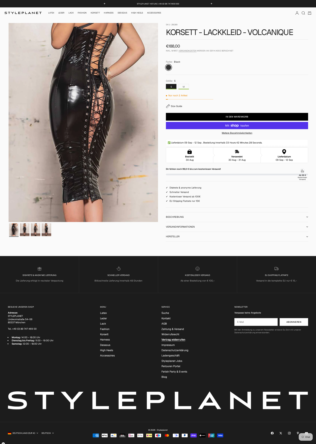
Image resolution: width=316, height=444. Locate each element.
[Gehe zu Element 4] (46, 229)
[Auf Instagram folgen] (289, 433)
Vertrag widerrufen (173, 339)
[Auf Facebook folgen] (272, 433)
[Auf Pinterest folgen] (298, 433)
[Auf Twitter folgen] (280, 433)
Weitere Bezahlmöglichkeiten (237, 132)
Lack (71, 13)
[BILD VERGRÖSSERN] (150, 214)
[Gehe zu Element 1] (14, 229)
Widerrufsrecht (170, 334)
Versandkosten (188, 50)
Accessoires (154, 13)
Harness (109, 13)
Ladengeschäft (170, 355)
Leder (61, 13)
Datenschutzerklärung (174, 350)
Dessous (122, 13)
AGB (164, 323)
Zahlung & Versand (172, 329)
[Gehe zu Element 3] (35, 229)
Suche (165, 313)
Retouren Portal (170, 366)
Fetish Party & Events (174, 371)
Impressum (168, 345)
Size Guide (176, 106)
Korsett (95, 13)
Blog (164, 377)
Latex (51, 13)
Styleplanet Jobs (171, 361)
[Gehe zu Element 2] (24, 229)
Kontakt (166, 318)
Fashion (82, 13)
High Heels (137, 13)
